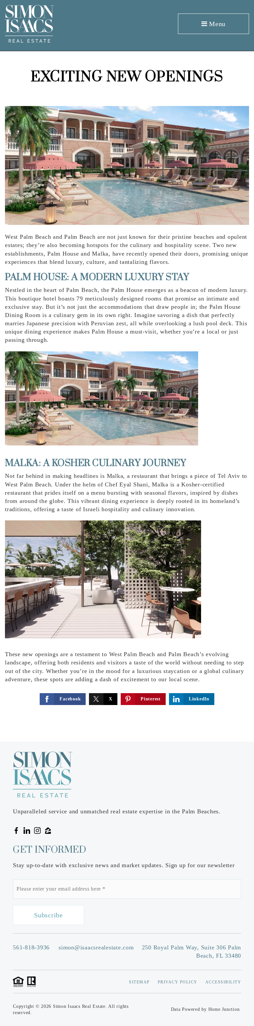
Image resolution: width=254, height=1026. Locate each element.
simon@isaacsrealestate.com (96, 947)
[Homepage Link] (29, 23)
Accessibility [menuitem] (223, 982)
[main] (127, 396)
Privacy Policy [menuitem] (177, 982)
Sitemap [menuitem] (139, 982)
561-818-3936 (31, 947)
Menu (216, 23)
